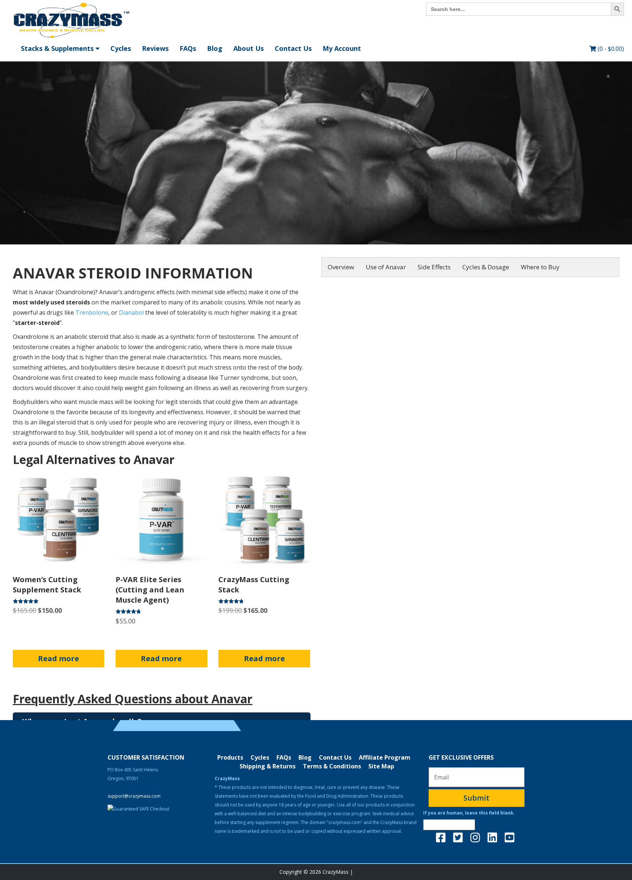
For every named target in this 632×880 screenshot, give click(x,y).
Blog (214, 48)
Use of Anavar (386, 267)
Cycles (120, 48)
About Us (248, 48)
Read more (58, 658)
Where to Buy (540, 267)
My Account (342, 48)
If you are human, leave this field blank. (469, 813)
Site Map (381, 766)
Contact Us (293, 48)
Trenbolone (91, 312)
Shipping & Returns (268, 766)
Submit (476, 798)
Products (230, 757)
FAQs (188, 48)
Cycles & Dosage (485, 267)
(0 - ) (610, 49)
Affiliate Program (384, 757)
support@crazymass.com (134, 796)
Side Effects (434, 267)
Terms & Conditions (332, 766)
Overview (341, 267)
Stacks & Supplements (58, 48)
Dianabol (131, 312)
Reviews (155, 48)
